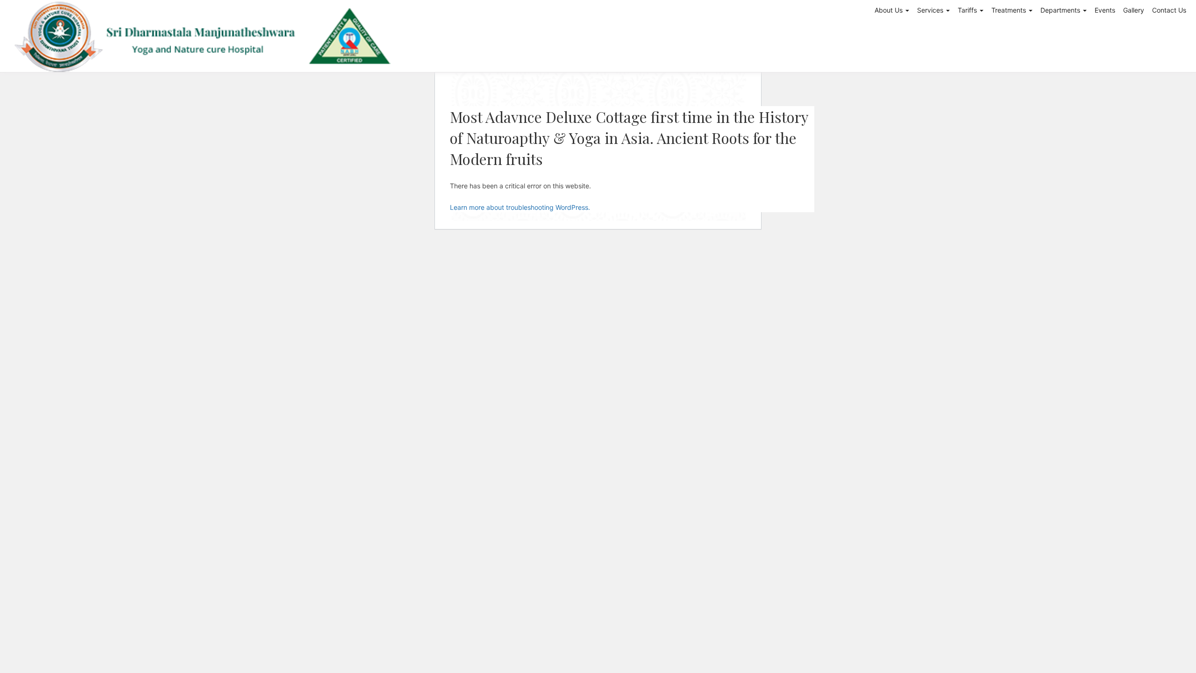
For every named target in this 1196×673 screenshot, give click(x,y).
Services (931, 10)
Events (1105, 10)
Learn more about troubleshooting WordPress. (520, 207)
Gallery (1133, 10)
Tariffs (968, 10)
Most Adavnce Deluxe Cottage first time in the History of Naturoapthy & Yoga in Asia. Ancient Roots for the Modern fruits (629, 138)
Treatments (1009, 10)
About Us (889, 10)
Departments (1061, 10)
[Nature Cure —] (204, 36)
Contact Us (1169, 10)
